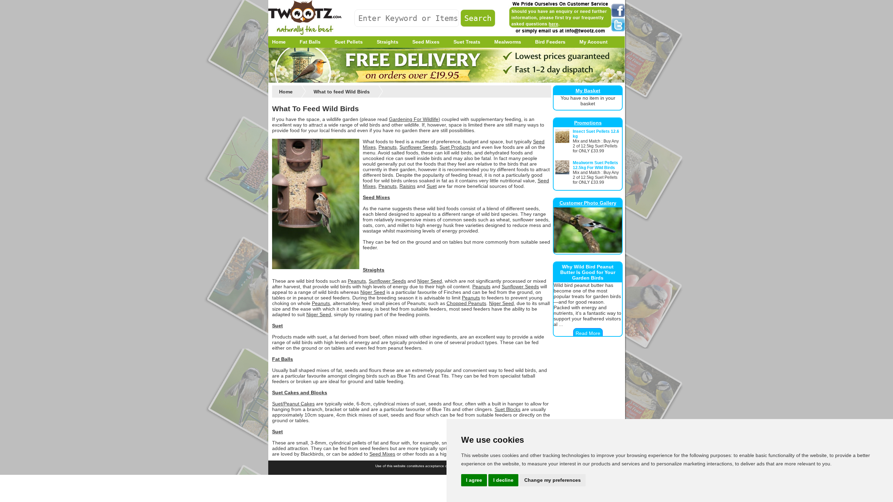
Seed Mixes (376, 197)
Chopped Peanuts (466, 303)
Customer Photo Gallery (588, 203)
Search (477, 18)
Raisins (407, 186)
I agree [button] (474, 480)
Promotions (588, 123)
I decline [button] (503, 480)
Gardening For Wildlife (413, 119)
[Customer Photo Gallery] (588, 251)
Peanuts (387, 147)
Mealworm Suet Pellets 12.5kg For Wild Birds (595, 165)
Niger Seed (429, 281)
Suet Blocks (507, 409)
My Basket (588, 90)
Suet (432, 186)
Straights (373, 270)
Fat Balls (282, 359)
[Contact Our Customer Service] (559, 33)
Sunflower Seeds (418, 147)
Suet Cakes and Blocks (299, 392)
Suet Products (455, 147)
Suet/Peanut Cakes (293, 403)
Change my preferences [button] (552, 480)
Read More (588, 333)
